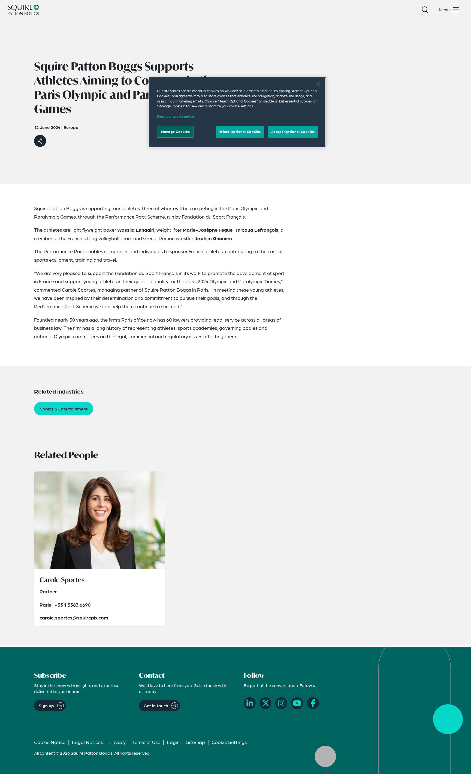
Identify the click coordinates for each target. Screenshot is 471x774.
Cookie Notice (49, 742)
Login (173, 742)
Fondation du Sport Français (213, 216)
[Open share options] (40, 141)
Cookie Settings (229, 742)
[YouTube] (297, 703)
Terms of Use (146, 742)
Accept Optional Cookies (293, 131)
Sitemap (195, 742)
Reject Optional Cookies (240, 131)
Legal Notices (87, 742)
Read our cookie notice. (176, 116)
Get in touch (156, 705)
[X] (265, 703)
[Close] (318, 84)
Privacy (117, 742)
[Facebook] (313, 703)
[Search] (424, 9)
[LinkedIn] (250, 703)
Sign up (46, 705)
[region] (237, 112)
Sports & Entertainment (63, 409)
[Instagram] (281, 703)
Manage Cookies (175, 131)
